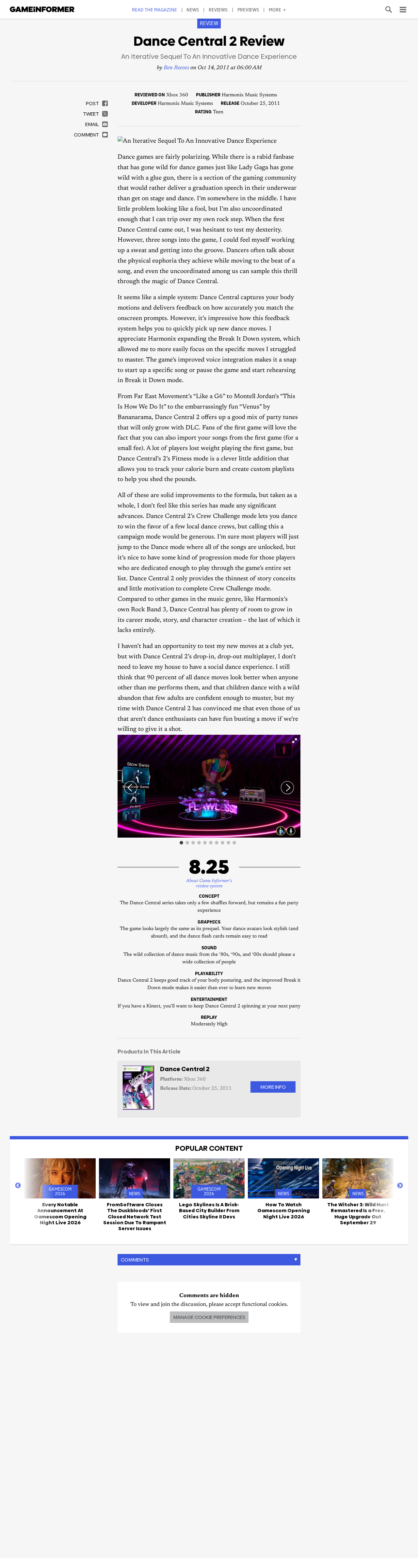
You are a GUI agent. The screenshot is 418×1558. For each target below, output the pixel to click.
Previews (248, 10)
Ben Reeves (176, 68)
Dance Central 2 (185, 1069)
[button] (294, 740)
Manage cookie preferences (209, 1317)
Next (400, 1185)
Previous (18, 1185)
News (192, 10)
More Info (273, 1087)
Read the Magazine (154, 10)
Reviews (218, 10)
